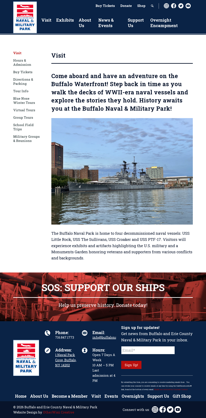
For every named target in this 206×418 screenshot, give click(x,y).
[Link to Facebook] (173, 5)
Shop (141, 6)
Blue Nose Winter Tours (24, 100)
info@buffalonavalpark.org (113, 337)
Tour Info (20, 91)
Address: (63, 350)
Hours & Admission (22, 62)
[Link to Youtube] (188, 5)
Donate (126, 6)
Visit (17, 53)
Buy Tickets (105, 6)
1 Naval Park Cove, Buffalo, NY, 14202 (65, 360)
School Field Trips (23, 127)
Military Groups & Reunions (26, 138)
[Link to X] (180, 5)
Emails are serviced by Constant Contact (171, 389)
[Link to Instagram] (166, 5)
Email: (98, 332)
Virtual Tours (24, 110)
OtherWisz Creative (58, 412)
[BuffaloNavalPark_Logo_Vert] (25, 17)
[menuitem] (105, 6)
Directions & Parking (23, 81)
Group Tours (23, 117)
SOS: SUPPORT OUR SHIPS (103, 287)
